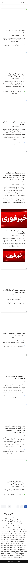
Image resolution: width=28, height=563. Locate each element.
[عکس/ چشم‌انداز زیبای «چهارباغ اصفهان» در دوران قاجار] (14, 469)
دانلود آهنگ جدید (5, 521)
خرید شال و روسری (12, 525)
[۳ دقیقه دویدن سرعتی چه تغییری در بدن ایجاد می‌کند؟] (14, 364)
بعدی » (3, 506)
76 (9, 506)
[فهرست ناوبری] (2, 2)
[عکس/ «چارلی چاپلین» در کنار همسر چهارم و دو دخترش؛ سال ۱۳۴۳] (14, 61)
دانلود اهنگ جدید (18, 520)
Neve (19, 561)
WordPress (10, 561)
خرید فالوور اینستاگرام (15, 521)
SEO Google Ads (10, 559)
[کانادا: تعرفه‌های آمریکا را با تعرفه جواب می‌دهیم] (14, 18)
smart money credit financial (11, 555)
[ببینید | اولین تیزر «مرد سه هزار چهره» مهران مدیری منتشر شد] (14, 321)
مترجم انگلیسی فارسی (15, 545)
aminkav (22, 35)
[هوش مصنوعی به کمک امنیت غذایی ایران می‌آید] (14, 218)
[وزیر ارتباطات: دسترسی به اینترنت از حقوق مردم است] (14, 109)
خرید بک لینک (10, 520)
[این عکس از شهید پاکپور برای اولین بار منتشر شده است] (14, 278)
